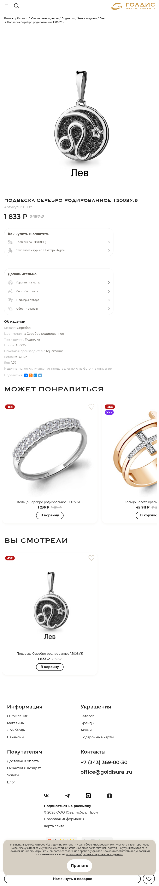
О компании (17, 716)
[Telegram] (40, 375)
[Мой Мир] (35, 375)
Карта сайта (54, 826)
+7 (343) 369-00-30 (104, 762)
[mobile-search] (16, 6)
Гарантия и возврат (24, 768)
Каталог (87, 716)
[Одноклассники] (31, 375)
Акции (86, 730)
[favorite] (91, 406)
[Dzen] (111, 797)
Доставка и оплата (23, 761)
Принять (79, 865)
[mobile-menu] (6, 6)
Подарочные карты (97, 737)
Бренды (87, 723)
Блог (11, 782)
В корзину (50, 515)
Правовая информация (64, 819)
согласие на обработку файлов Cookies (87, 851)
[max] (90, 797)
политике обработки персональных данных (94, 854)
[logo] (133, 9)
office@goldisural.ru (106, 772)
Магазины (16, 723)
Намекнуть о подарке (72, 879)
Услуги (13, 775)
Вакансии (15, 737)
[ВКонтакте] (26, 375)
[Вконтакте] (48, 797)
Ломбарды (16, 730)
